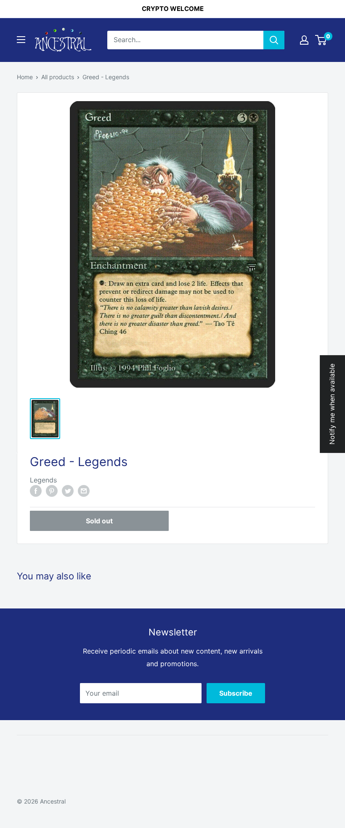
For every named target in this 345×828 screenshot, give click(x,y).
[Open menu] (21, 39)
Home (25, 76)
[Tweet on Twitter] (68, 491)
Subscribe (235, 693)
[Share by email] (84, 491)
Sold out (99, 521)
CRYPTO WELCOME (173, 9)
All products (57, 76)
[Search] (273, 40)
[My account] (304, 40)
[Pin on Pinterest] (52, 491)
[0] (321, 40)
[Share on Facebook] (36, 491)
